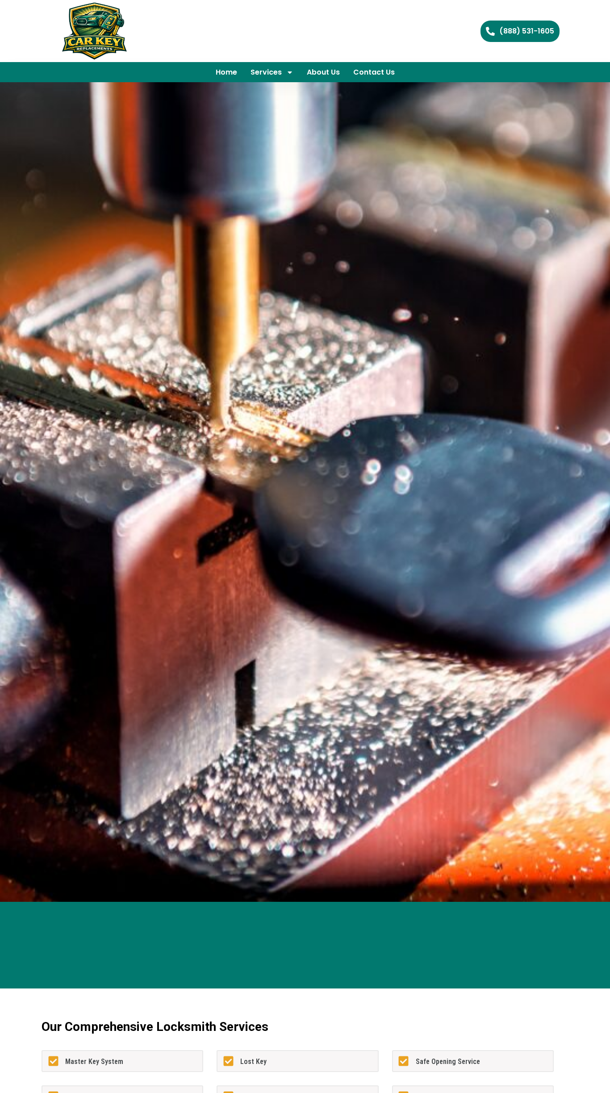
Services (266, 72)
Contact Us (374, 72)
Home (226, 72)
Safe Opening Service (448, 1061)
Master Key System (94, 1061)
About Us (323, 72)
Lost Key (253, 1061)
